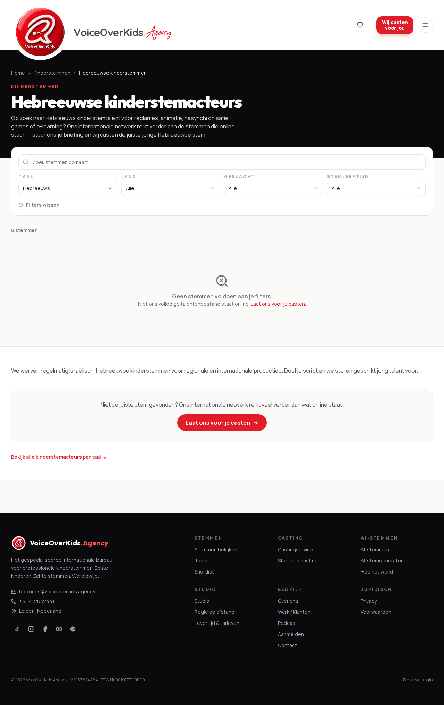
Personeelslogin (418, 680)
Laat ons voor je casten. (278, 303)
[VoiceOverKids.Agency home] (40, 32)
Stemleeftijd (348, 176)
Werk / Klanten (294, 612)
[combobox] (67, 188)
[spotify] (73, 629)
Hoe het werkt (377, 571)
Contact (287, 645)
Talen (201, 560)
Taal (26, 176)
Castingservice (295, 549)
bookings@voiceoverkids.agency (57, 591)
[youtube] (59, 629)
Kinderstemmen (52, 72)
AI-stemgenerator (382, 560)
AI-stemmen (375, 549)
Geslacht (239, 176)
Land (129, 176)
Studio (202, 600)
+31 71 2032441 (36, 601)
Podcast (287, 623)
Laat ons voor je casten (218, 422)
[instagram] (31, 629)
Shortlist (204, 571)
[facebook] (45, 629)
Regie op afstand (214, 612)
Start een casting (298, 560)
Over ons (288, 600)
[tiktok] (17, 629)
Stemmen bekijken (216, 549)
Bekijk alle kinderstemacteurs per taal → (58, 456)
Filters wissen (43, 205)
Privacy (369, 600)
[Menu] (425, 25)
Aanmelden (291, 634)
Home (18, 72)
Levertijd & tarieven (217, 623)
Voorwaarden (376, 612)
